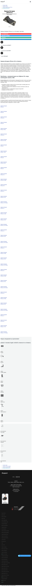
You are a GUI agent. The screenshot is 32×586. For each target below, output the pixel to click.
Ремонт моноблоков (4, 552)
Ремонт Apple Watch (4, 520)
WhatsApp (4, 37)
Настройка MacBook (4, 523)
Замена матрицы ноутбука (5, 530)
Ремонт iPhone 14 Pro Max (5, 566)
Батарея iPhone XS (6, 8)
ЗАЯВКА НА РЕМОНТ (6, 35)
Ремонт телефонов (4, 550)
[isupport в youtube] (18, 476)
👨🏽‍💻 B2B (3, 582)
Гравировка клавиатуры (5, 555)
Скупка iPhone (4, 539)
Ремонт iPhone (5, 6)
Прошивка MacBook (4, 578)
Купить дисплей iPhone (5, 557)
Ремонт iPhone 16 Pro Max (5, 571)
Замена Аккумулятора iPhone (7, 7)
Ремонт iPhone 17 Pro (5, 573)
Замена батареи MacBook (5, 532)
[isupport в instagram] (17, 476)
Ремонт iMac (3, 518)
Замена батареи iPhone (5, 534)
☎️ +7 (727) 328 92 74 (16, 508)
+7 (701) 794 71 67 (16, 509)
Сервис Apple (5, 5)
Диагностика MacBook (5, 525)
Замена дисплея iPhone (5, 537)
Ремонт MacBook (4, 516)
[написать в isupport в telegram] (13, 476)
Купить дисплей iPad (4, 559)
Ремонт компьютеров (4, 548)
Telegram (3, 39)
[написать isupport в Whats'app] (15, 476)
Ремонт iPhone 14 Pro (5, 564)
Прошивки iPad (4, 541)
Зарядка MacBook (4, 527)
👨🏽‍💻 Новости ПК (4, 580)
